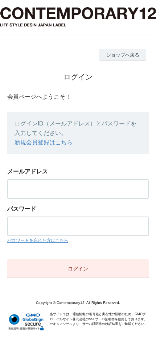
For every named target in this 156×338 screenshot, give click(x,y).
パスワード (21, 209)
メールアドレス (27, 171)
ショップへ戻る (122, 55)
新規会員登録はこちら (44, 142)
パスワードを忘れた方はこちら (37, 240)
